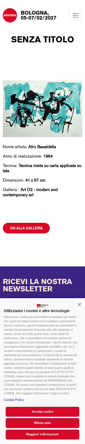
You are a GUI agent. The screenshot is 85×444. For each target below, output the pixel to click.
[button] (79, 304)
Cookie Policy (14, 400)
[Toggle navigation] (75, 15)
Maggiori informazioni (42, 434)
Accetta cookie (42, 411)
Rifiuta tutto (42, 423)
